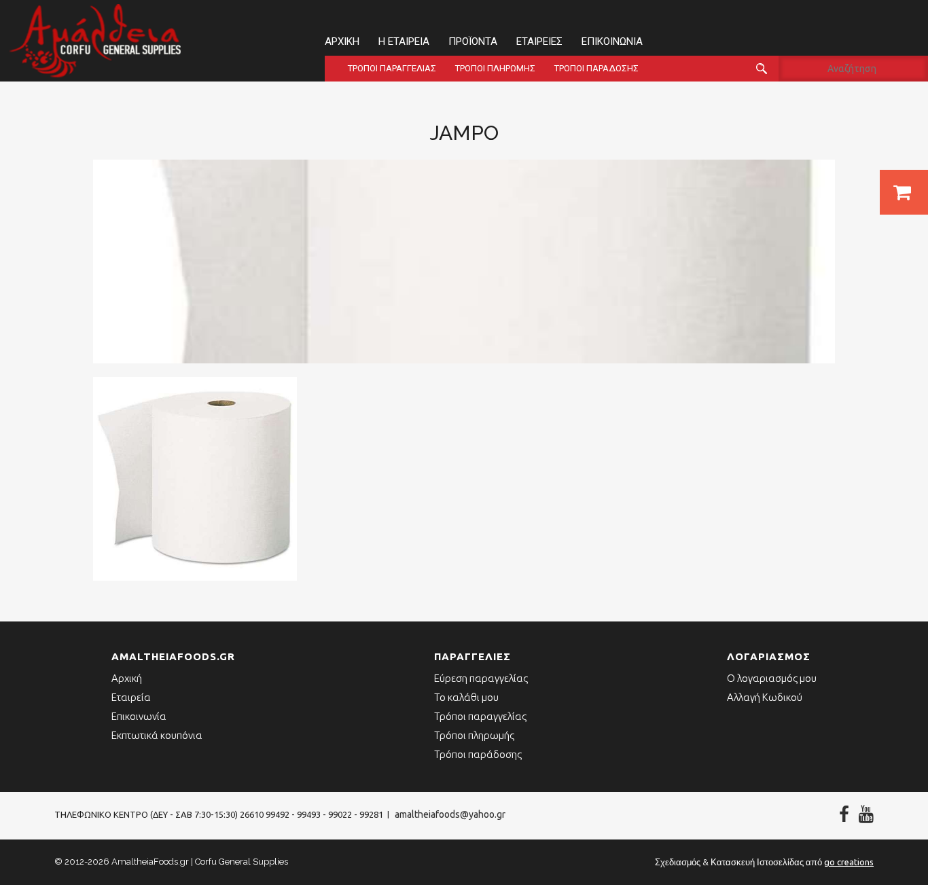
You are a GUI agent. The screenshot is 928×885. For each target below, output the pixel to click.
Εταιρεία (131, 697)
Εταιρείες (539, 41)
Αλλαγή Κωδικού (764, 697)
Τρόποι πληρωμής (495, 68)
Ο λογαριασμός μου (772, 678)
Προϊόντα (472, 41)
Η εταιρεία (403, 41)
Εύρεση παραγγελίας (481, 678)
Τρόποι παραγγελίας (392, 68)
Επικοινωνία (612, 41)
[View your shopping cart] (904, 192)
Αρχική (342, 41)
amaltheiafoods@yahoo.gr (450, 814)
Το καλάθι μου (466, 697)
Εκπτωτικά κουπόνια (156, 735)
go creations (849, 862)
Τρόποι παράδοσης (596, 68)
